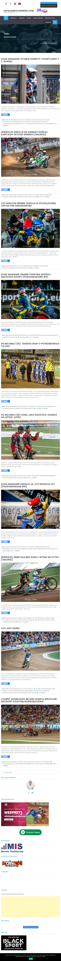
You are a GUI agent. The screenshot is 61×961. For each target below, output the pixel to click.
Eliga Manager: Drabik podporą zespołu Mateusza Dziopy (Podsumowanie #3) (26, 275)
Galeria (19, 195)
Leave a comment (44, 197)
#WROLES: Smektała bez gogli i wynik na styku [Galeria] (30, 558)
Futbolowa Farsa (50, 18)
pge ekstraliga (38, 124)
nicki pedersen (23, 408)
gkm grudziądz (47, 406)
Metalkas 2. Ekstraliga (24, 120)
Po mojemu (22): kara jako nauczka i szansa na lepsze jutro (29, 416)
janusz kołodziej (16, 620)
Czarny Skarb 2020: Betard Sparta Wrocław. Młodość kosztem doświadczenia (29, 700)
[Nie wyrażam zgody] (59, 957)
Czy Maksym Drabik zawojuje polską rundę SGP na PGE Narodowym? (28, 204)
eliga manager (15, 122)
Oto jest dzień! (10, 628)
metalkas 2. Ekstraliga (25, 124)
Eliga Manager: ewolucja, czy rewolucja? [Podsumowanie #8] (28, 485)
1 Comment (36, 268)
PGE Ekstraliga (37, 120)
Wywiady (21, 18)
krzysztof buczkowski (15, 549)
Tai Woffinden (47, 124)
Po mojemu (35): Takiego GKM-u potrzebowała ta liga (30, 345)
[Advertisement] (30, 906)
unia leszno (13, 622)
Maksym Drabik (13, 124)
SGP (18, 266)
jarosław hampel (13, 691)
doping (41, 476)
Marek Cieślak (33, 691)
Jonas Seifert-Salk (37, 122)
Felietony (13, 18)
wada (22, 478)
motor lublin (41, 266)
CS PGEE (19, 762)
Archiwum (13, 120)
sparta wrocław (15, 197)
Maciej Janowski (15, 764)
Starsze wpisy (8, 772)
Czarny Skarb (27, 762)
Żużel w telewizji (38, 18)
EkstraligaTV (6, 122)
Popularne (48, 22)
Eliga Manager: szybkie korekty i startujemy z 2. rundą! (30, 60)
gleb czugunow (26, 122)
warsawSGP (27, 268)
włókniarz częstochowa (29, 197)
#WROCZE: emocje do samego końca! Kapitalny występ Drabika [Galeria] (24, 133)
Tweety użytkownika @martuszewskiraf (12, 894)
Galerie (29, 18)
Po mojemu (31, 406)
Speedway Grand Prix (16, 268)
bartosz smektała (46, 618)
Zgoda (30, 958)
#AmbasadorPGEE (40, 547)
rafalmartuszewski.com (19, 10)
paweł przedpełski (38, 549)
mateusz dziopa (12, 337)
